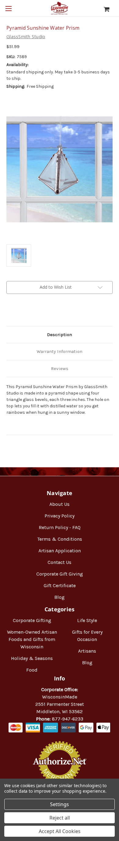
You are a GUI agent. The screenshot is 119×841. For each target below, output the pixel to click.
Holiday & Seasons (32, 658)
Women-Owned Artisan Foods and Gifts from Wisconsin (32, 639)
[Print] (30, 311)
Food (32, 670)
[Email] (20, 311)
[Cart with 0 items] (109, 9)
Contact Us (59, 562)
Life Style (87, 620)
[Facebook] (9, 311)
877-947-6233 (67, 719)
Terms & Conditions (59, 539)
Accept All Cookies (60, 831)
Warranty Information (59, 351)
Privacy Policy (59, 516)
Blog (59, 597)
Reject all (59, 817)
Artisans (87, 651)
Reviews (59, 368)
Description (59, 334)
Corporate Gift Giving (59, 574)
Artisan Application (59, 551)
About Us (59, 504)
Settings (59, 804)
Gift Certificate (60, 585)
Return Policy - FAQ (60, 527)
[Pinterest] (41, 311)
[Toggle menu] (8, 8)
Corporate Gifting (32, 620)
